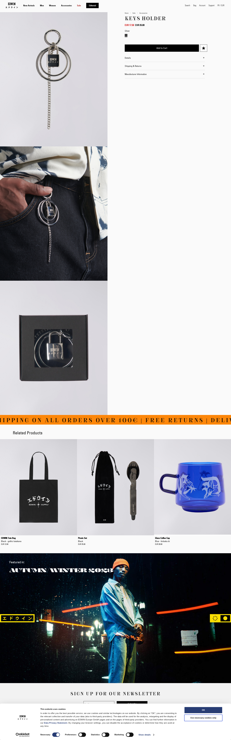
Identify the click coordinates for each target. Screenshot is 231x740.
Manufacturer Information (136, 74)
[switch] (82, 735)
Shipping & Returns (133, 66)
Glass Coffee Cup (162, 540)
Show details (144, 735)
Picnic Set (82, 540)
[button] (220, 5)
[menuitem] (29, 5)
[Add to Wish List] (203, 48)
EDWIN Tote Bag (11, 540)
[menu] (61, 5)
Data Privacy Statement (55, 723)
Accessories (143, 13)
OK (203, 710)
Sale (133, 13)
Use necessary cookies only (203, 718)
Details (128, 58)
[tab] (101, 5)
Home (126, 13)
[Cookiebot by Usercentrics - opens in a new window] (22, 735)
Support (211, 5)
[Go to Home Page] (12, 5)
